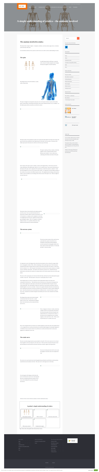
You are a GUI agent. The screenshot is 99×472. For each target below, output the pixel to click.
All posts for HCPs (68, 74)
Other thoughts (67, 83)
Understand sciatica (43, 7)
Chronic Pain (24, 428)
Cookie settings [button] (90, 470)
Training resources (68, 88)
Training (75, 7)
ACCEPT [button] (96, 470)
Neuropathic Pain (30, 428)
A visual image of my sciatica (70, 99)
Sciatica (40, 428)
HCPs (70, 7)
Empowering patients (68, 81)
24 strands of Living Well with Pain (58, 7)
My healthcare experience (69, 76)
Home (30, 7)
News (66, 67)
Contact (36, 443)
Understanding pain (68, 79)
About (34, 7)
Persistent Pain (36, 428)
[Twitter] (29, 4)
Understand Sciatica (21, 444)
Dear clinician (67, 97)
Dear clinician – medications (69, 95)
